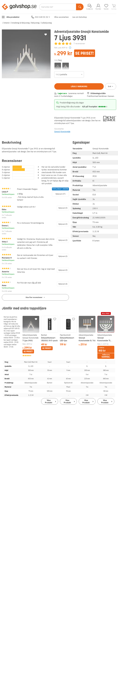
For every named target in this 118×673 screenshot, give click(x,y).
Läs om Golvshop (79, 17)
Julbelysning (46, 23)
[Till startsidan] (19, 7)
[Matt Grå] (57, 65)
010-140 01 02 (41, 17)
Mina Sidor (98, 9)
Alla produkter (13, 17)
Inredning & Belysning (20, 23)
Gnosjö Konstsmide (62, 131)
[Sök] (80, 7)
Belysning (35, 23)
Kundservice (89, 9)
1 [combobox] (109, 86)
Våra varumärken (61, 17)
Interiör (6, 23)
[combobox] (69, 74)
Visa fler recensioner (34, 297)
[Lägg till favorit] (45, 34)
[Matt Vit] (65, 65)
